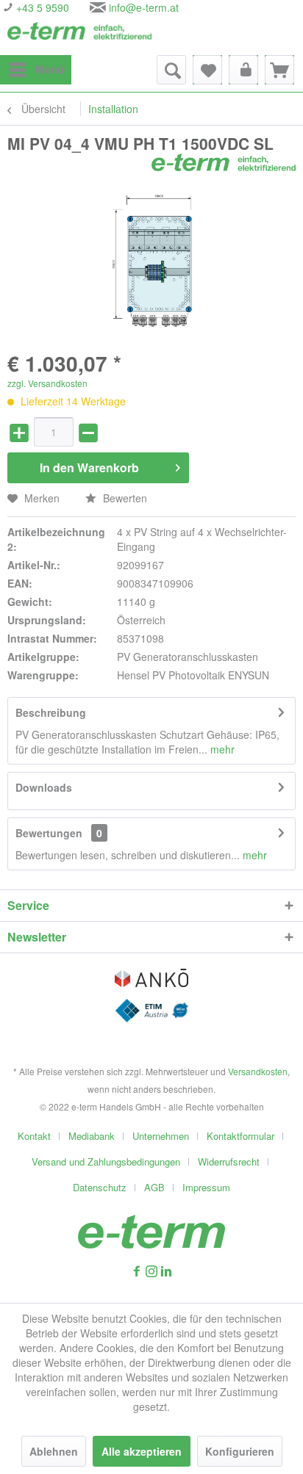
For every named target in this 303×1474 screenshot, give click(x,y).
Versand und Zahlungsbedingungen (106, 1161)
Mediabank (91, 1136)
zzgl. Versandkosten (47, 383)
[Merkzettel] (207, 69)
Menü (49, 69)
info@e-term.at (144, 7)
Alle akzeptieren (141, 1451)
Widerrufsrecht (229, 1161)
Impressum (206, 1187)
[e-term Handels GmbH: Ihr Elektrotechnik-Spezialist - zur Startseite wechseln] (79, 35)
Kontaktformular (240, 1136)
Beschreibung (50, 712)
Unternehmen (160, 1136)
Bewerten (123, 498)
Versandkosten (258, 1071)
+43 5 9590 (41, 7)
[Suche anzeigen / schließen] (171, 69)
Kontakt (34, 1136)
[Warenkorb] (279, 69)
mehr (221, 749)
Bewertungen (48, 832)
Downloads (43, 787)
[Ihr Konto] (243, 69)
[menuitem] (35, 69)
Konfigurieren (239, 1451)
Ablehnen (53, 1451)
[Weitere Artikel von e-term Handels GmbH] (224, 166)
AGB (154, 1187)
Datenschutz (99, 1187)
